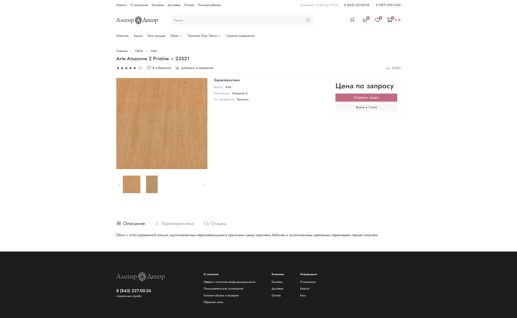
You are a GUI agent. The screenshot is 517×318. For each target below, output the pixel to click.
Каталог (121, 5)
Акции (138, 35)
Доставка (173, 5)
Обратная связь (214, 302)
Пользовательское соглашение (223, 288)
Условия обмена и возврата (221, 295)
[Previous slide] (123, 123)
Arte (154, 50)
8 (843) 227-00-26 (357, 5)
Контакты (158, 5)
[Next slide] (201, 123)
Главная (121, 50)
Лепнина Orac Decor (202, 35)
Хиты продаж (156, 35)
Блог (303, 295)
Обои (175, 35)
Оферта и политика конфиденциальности (229, 282)
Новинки (122, 35)
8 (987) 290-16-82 (388, 5)
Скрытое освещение (240, 35)
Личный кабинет (209, 5)
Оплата (189, 5)
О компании (139, 5)
